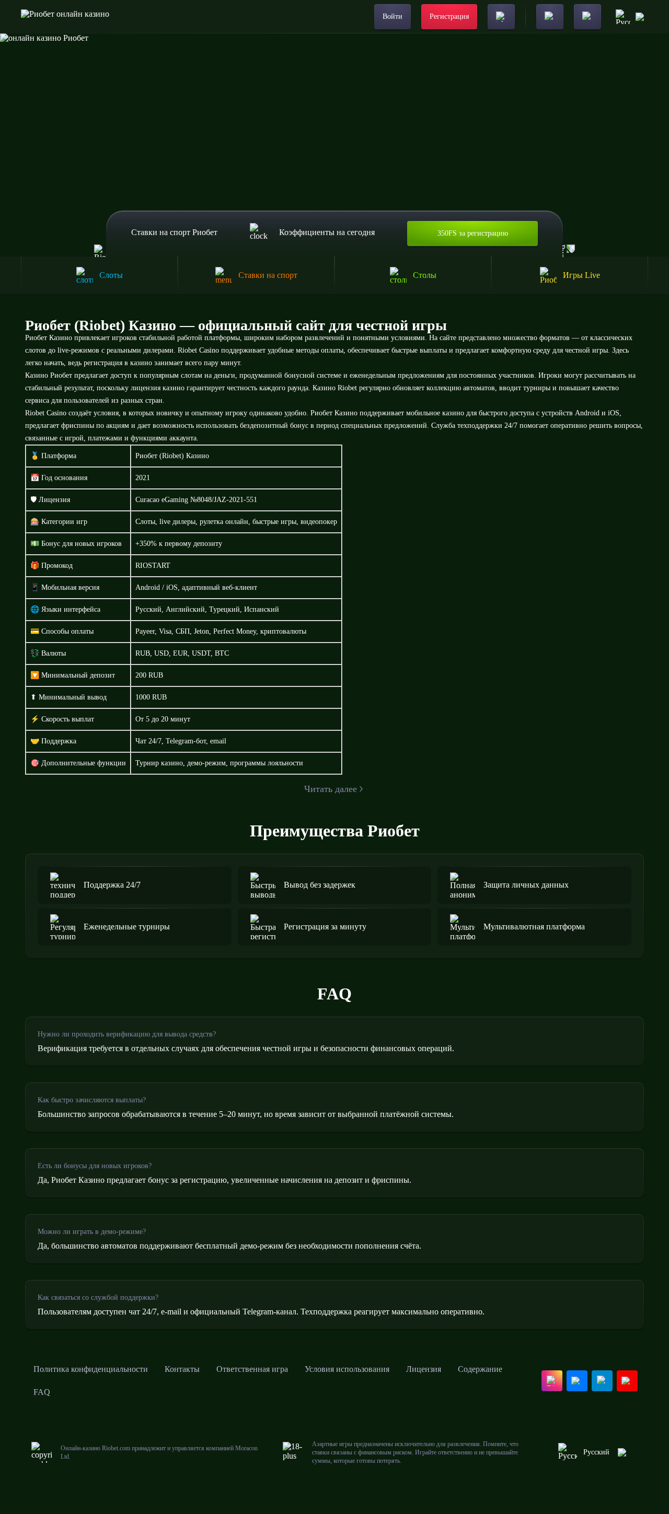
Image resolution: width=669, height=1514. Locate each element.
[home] (65, 16)
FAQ (41, 1392)
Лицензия (423, 1369)
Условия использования (347, 1369)
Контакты (182, 1369)
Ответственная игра (252, 1369)
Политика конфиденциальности (90, 1369)
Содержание (480, 1369)
